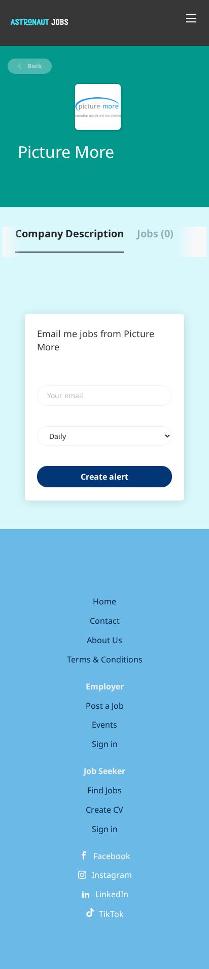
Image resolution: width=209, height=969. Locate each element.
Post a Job (105, 705)
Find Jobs (104, 790)
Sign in (105, 744)
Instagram (112, 874)
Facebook (111, 856)
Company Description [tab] (69, 233)
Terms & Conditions (105, 659)
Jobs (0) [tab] (155, 233)
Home (104, 601)
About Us (104, 640)
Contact (105, 620)
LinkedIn (111, 894)
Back (34, 66)
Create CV (104, 809)
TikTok (109, 914)
